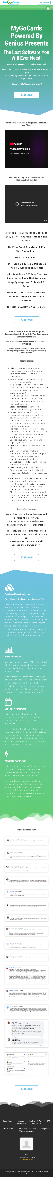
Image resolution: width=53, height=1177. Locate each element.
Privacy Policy (7, 1129)
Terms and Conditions (27, 1129)
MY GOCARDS (44, 3)
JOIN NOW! (26, 94)
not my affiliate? (26, 1159)
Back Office (36, 1123)
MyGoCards (21, 1123)
